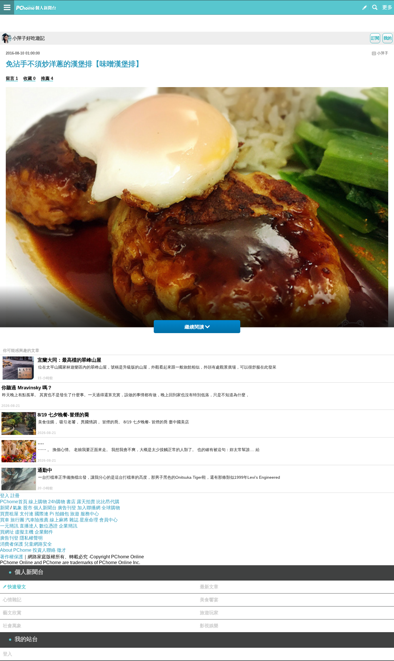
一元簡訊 (9, 525)
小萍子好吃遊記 (28, 38)
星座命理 (89, 519)
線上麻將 (59, 519)
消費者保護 (11, 544)
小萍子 (382, 53)
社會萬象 (12, 625)
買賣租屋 (9, 513)
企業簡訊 (68, 525)
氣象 (17, 507)
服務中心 (89, 513)
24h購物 (56, 501)
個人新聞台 (45, 507)
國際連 (41, 513)
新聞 (4, 507)
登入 (4, 495)
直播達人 (29, 525)
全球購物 (111, 507)
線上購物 (38, 501)
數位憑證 (48, 525)
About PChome (15, 550)
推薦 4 (47, 78)
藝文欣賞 (12, 612)
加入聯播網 (88, 507)
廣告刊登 (67, 507)
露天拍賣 (86, 501)
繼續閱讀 (194, 326)
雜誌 (73, 519)
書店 (71, 501)
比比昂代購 (107, 501)
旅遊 (74, 513)
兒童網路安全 (38, 544)
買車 (4, 519)
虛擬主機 (24, 531)
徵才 (61, 550)
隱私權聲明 (31, 538)
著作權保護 (11, 556)
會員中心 (108, 519)
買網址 (7, 531)
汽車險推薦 (36, 519)
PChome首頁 (13, 501)
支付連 (26, 513)
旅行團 (17, 519)
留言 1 (12, 78)
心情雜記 (12, 599)
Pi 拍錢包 (59, 513)
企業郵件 (44, 531)
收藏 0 (29, 78)
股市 (27, 507)
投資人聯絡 (44, 550)
